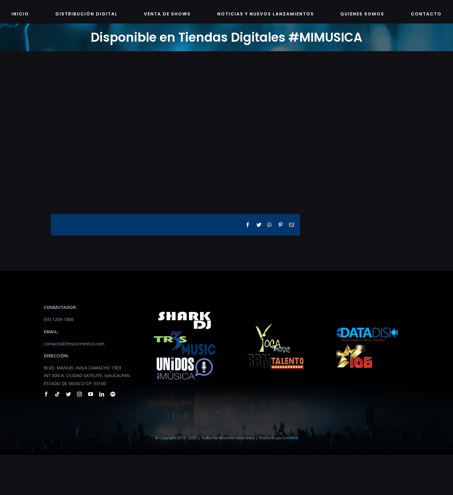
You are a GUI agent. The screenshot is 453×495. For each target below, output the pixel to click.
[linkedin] (101, 394)
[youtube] (90, 394)
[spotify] (112, 394)
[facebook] (46, 394)
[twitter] (68, 394)
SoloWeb (290, 437)
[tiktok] (57, 394)
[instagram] (79, 394)
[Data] (367, 326)
